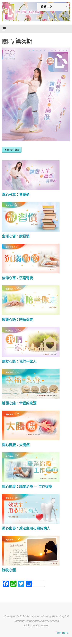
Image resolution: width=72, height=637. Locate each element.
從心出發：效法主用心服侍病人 (26, 528)
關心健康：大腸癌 (16, 444)
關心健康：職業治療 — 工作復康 (27, 486)
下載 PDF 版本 (11, 149)
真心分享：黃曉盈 (16, 194)
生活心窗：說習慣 (16, 236)
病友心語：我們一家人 (19, 361)
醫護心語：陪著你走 (17, 319)
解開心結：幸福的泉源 (19, 403)
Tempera (62, 632)
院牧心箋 (9, 570)
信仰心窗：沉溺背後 (17, 278)
